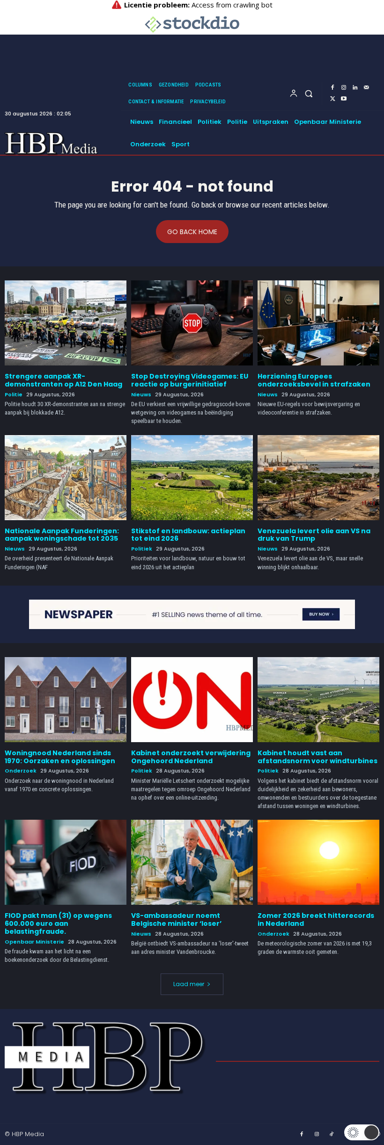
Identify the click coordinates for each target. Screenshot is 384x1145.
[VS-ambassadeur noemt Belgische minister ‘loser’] (192, 862)
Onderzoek (21, 771)
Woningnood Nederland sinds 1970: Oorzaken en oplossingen (60, 757)
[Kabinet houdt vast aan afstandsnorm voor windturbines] (318, 699)
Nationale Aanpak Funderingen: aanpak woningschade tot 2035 (62, 535)
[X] (332, 99)
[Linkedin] (355, 87)
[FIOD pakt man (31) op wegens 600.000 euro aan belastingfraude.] (65, 862)
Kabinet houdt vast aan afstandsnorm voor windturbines (317, 757)
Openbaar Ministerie (34, 942)
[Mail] (366, 87)
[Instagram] (343, 87)
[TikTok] (332, 1134)
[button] (309, 93)
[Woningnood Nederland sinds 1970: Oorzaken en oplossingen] (65, 699)
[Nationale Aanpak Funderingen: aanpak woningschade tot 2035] (65, 477)
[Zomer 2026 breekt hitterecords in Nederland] (318, 862)
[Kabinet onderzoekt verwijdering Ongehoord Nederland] (192, 699)
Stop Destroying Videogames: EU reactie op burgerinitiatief (189, 380)
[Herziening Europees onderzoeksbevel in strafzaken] (318, 322)
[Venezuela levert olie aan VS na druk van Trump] (318, 477)
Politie (13, 395)
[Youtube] (343, 99)
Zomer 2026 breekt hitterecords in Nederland (316, 919)
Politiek (141, 549)
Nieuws (141, 395)
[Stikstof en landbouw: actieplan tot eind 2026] (192, 477)
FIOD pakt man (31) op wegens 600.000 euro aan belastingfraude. (58, 923)
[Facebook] (332, 87)
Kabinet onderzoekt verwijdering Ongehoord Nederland (191, 757)
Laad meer (188, 984)
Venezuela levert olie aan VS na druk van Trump (314, 535)
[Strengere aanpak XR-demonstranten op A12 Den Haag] (65, 322)
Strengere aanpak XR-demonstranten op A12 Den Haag (63, 380)
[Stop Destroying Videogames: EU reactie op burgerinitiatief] (192, 322)
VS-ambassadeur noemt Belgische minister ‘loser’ (176, 919)
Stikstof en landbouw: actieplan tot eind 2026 (188, 535)
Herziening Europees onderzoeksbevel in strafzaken (314, 380)
